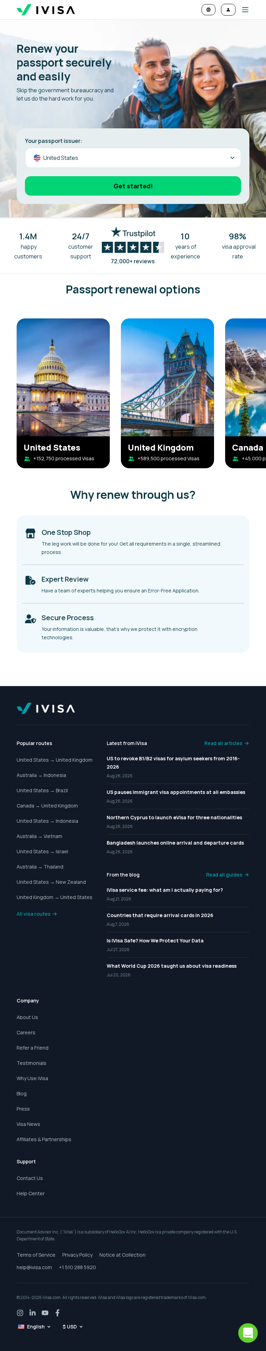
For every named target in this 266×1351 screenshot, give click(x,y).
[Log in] (228, 10)
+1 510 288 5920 (77, 1267)
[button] (242, 10)
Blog (22, 1093)
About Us (27, 1017)
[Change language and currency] (208, 9)
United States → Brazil (42, 790)
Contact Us (30, 1178)
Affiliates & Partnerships (44, 1139)
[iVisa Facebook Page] (57, 1312)
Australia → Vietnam (39, 836)
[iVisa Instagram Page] (20, 1312)
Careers (26, 1032)
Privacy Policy (77, 1254)
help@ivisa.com (34, 1267)
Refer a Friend (32, 1047)
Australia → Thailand (40, 866)
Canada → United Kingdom (47, 805)
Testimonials (31, 1063)
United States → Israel (42, 851)
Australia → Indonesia (41, 775)
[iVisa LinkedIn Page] (32, 1312)
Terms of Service (36, 1254)
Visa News (28, 1124)
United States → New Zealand (51, 882)
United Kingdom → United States (54, 897)
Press (23, 1108)
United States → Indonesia (47, 821)
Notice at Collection (122, 1254)
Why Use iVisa (32, 1078)
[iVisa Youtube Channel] (45, 1312)
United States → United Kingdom (54, 759)
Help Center (31, 1193)
